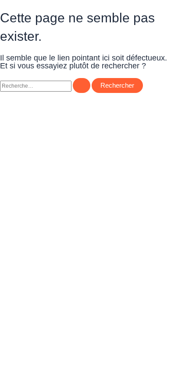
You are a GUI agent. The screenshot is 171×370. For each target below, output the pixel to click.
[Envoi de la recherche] (81, 85)
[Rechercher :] (46, 86)
